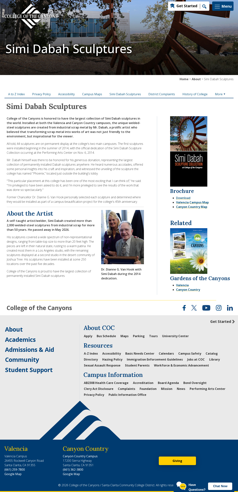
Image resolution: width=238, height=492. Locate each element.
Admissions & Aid (29, 349)
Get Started (186, 5)
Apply (88, 336)
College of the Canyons (39, 308)
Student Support (29, 370)
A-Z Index (91, 353)
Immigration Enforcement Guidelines (155, 359)
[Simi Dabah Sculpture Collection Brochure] (188, 150)
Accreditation (143, 383)
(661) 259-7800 (14, 469)
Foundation (148, 389)
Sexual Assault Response (102, 365)
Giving (177, 461)
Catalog (212, 353)
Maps (124, 336)
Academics (20, 339)
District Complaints (161, 94)
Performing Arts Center (207, 389)
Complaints (126, 389)
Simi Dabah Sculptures (125, 94)
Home (184, 79)
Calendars (166, 353)
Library (214, 359)
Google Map (13, 474)
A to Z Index (16, 94)
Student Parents (137, 365)
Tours (153, 336)
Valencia (182, 285)
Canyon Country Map (191, 207)
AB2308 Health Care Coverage (106, 383)
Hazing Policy (112, 359)
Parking (139, 336)
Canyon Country (188, 290)
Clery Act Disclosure (98, 389)
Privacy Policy (41, 94)
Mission (166, 389)
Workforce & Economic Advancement (181, 365)
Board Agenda (168, 383)
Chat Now (220, 486)
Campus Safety (189, 353)
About (196, 79)
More (219, 94)
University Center (175, 336)
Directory (91, 359)
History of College (195, 94)
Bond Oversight (195, 383)
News (181, 389)
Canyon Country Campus (80, 456)
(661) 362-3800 (73, 469)
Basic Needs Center (139, 353)
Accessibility (66, 94)
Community (22, 360)
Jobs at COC (196, 359)
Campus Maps (92, 94)
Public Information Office (127, 395)
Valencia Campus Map (192, 202)
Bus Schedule (106, 336)
